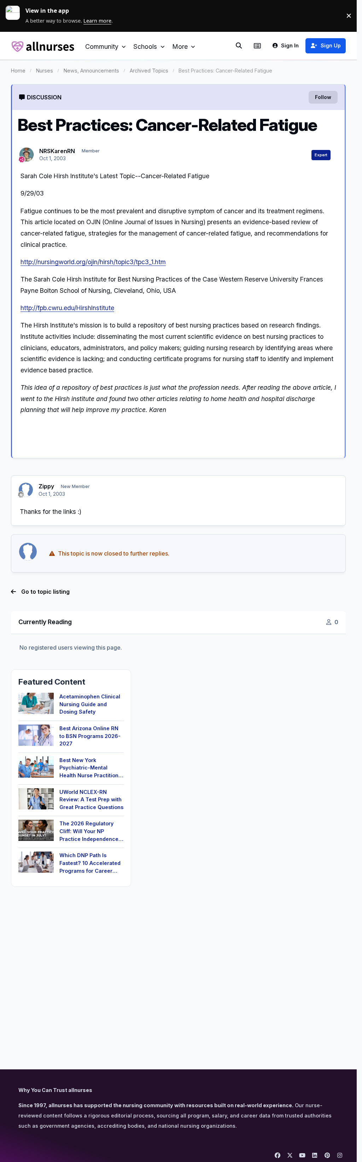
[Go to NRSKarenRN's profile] (26, 154)
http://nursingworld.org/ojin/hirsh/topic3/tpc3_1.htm (93, 262)
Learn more (15, 15)
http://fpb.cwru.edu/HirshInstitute (67, 308)
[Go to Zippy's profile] (26, 490)
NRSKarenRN (57, 151)
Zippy (46, 486)
